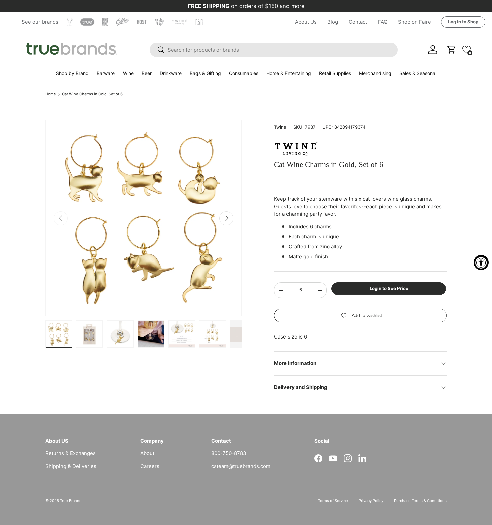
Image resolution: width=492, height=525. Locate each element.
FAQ (382, 22)
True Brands (70, 500)
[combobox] (274, 50)
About (147, 453)
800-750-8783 (228, 453)
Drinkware (171, 73)
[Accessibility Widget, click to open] (481, 262)
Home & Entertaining (288, 73)
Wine (128, 73)
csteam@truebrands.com (240, 466)
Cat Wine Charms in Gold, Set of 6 (92, 94)
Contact (358, 22)
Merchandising (375, 73)
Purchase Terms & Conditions (420, 500)
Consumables (243, 73)
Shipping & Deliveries (70, 466)
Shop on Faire (414, 22)
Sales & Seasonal (417, 73)
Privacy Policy (371, 500)
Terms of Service (333, 500)
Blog (332, 22)
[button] (466, 49)
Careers (149, 466)
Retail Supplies (335, 73)
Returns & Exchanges (70, 453)
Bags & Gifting (205, 73)
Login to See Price (389, 288)
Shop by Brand (72, 73)
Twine (280, 127)
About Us (306, 22)
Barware (106, 73)
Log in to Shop (463, 21)
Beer (147, 73)
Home (50, 94)
